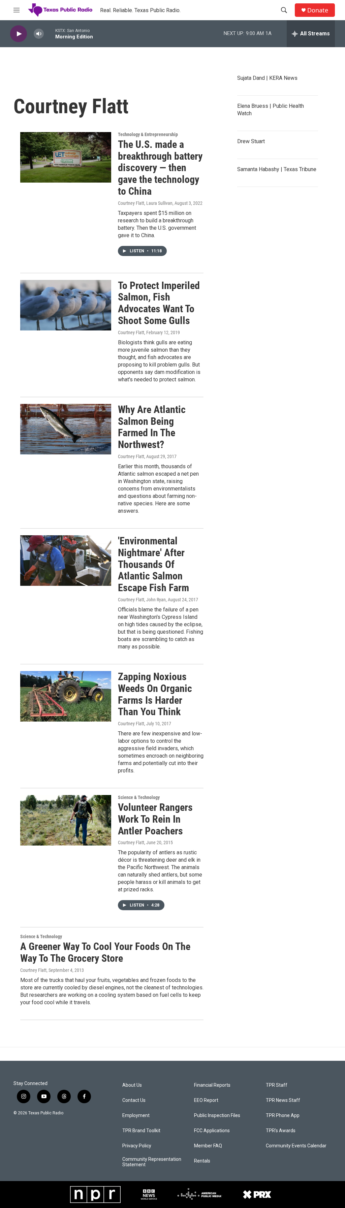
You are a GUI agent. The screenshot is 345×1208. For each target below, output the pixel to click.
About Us (132, 1085)
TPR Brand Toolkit (141, 1130)
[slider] (50, 33)
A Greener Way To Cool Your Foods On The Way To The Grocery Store (105, 952)
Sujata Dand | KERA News (267, 78)
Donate (317, 10)
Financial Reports (212, 1085)
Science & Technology (139, 797)
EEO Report (206, 1100)
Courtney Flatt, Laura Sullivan (145, 203)
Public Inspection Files (217, 1115)
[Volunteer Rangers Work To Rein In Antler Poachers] (65, 820)
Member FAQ (208, 1145)
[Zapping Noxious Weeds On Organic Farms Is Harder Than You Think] (65, 696)
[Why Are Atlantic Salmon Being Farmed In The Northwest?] (65, 429)
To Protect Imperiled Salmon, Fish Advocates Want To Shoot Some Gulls (159, 303)
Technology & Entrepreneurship (148, 134)
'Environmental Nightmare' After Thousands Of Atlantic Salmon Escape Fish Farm (153, 564)
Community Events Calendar (296, 1145)
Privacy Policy (136, 1145)
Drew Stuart (251, 141)
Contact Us (134, 1100)
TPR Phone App (283, 1115)
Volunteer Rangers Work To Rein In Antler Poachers (155, 819)
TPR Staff (276, 1085)
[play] (18, 34)
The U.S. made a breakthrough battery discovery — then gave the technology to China (160, 167)
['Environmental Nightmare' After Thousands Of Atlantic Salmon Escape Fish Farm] (65, 560)
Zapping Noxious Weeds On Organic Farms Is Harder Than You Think (155, 694)
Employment (136, 1115)
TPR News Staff (283, 1100)
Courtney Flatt (131, 332)
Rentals (202, 1161)
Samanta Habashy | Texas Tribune (276, 169)
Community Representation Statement (151, 1162)
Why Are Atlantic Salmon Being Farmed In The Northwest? (152, 427)
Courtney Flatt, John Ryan (142, 599)
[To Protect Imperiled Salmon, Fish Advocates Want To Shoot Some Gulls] (65, 305)
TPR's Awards (280, 1130)
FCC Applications (212, 1130)
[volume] (38, 33)
